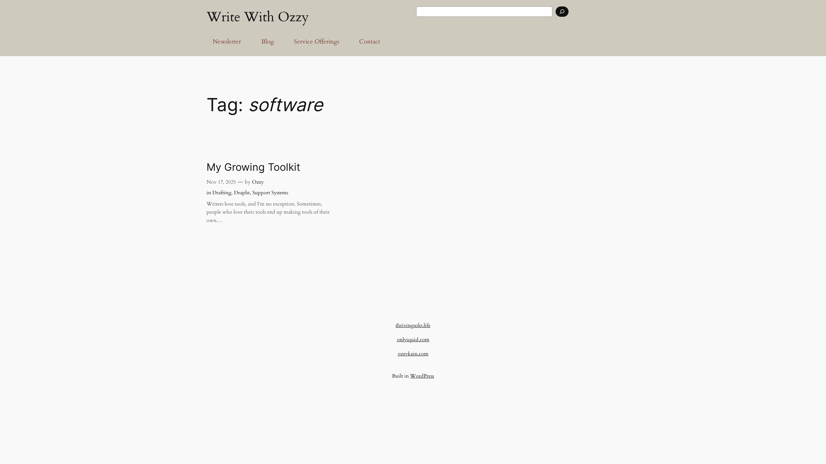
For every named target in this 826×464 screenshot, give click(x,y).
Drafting (221, 192)
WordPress (422, 376)
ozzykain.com (413, 353)
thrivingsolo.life (413, 325)
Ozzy (258, 182)
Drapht (242, 192)
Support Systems (270, 192)
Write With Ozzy (257, 17)
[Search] (562, 11)
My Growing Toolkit (253, 167)
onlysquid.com (413, 339)
